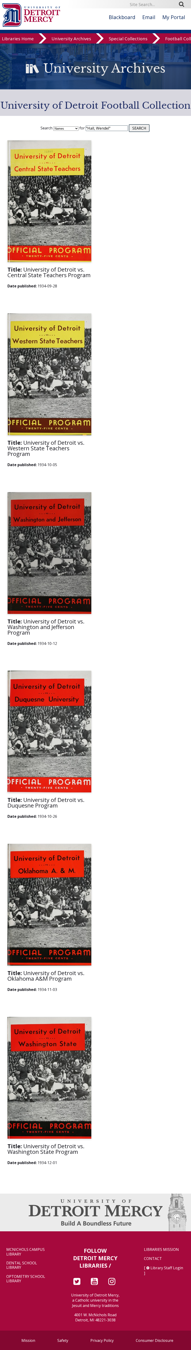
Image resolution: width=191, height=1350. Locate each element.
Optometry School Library (25, 1278)
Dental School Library (21, 1265)
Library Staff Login (166, 1267)
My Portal (173, 17)
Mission (28, 1340)
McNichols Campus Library (25, 1251)
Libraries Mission (161, 1249)
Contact (153, 1258)
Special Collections (128, 38)
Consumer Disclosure (154, 1340)
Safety (62, 1340)
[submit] (183, 4)
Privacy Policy (102, 1340)
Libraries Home (18, 38)
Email (148, 17)
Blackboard (122, 17)
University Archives (71, 38)
